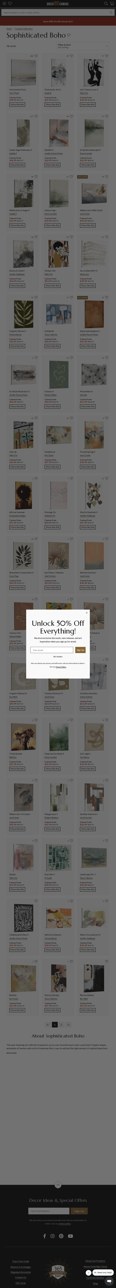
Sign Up (80, 650)
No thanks (58, 656)
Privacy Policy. (61, 667)
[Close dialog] (86, 612)
